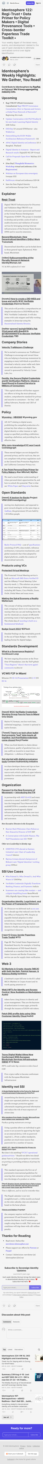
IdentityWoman (25, 57)
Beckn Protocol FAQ (12, 544)
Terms (29, 1446)
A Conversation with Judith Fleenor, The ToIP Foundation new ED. (22, 837)
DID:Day (9, 128)
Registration (11, 169)
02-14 (14, 678)
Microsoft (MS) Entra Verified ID (24, 578)
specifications (34, 544)
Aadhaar (7, 511)
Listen (38, 59)
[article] (22, 1362)
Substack (10, 1459)
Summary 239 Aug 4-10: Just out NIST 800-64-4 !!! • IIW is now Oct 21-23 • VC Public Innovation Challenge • (15, 1377)
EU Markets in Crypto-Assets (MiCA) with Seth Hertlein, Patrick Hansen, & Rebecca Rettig (20, 971)
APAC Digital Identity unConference (21, 142)
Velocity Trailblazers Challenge (17, 347)
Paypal (8, 1250)
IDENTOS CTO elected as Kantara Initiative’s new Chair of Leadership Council (20, 852)
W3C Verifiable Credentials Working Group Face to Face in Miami (20, 713)
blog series (26, 486)
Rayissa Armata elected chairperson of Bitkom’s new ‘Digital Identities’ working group (22, 862)
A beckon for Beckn (20, 497)
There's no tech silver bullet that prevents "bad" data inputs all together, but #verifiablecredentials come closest (20, 736)
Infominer (13, 57)
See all (6, 1417)
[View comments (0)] (9, 65)
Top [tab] (4, 1350)
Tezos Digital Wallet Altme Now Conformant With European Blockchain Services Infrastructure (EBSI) (19, 1058)
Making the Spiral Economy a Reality (20, 598)
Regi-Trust (8, 199)
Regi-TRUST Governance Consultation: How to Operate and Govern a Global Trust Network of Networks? (23, 109)
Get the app (32, 1454)
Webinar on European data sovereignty (22, 173)
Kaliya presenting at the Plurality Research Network (18, 259)
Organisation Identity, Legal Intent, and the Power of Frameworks (21, 902)
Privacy (22, 1446)
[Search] (39, 1349)
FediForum (10, 180)
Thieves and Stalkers (9, 1210)
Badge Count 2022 (11, 629)
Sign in (38, 3)
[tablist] (11, 1322)
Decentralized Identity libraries (17, 323)
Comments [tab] (7, 1322)
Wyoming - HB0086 (12, 417)
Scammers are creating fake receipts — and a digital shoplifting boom (23, 892)
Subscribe (30, 3)
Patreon (8, 89)
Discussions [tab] (19, 1350)
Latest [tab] (10, 1350)
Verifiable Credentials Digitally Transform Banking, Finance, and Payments (23, 885)
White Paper (13, 486)
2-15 (34, 678)
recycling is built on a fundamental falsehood (20, 622)
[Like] (4, 65)
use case (35, 908)
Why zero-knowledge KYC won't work (21, 445)
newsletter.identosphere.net (17, 1244)
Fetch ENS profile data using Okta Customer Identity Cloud (19, 1014)
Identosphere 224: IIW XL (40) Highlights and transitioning (16, 1357)
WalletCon (10, 132)
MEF (23, 797)
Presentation (23, 678)
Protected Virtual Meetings (15, 570)
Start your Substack (15, 1454)
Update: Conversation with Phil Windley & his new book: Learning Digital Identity (23, 120)
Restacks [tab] (16, 1322)
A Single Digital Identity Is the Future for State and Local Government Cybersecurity (20, 1092)
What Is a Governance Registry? (18, 651)
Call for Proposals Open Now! (18, 156)
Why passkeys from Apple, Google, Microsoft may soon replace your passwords (21, 1118)
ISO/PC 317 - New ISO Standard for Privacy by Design (19, 1148)
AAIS (28, 797)
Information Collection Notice (23, 1295)
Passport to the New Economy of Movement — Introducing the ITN (18, 791)
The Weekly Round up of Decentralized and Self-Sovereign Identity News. (16, 1384)
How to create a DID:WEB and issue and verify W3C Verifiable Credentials (21, 301)
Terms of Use (32, 1293)
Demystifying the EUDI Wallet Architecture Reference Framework (20, 137)
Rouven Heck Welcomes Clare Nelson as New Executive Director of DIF (22, 830)
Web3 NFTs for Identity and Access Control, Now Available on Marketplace (21, 990)
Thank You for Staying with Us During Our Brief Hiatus (16, 1362)
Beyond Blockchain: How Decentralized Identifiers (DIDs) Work (21, 238)
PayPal (36, 87)
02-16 (4, 681)
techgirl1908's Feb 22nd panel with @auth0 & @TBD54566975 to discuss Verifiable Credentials (21, 332)
